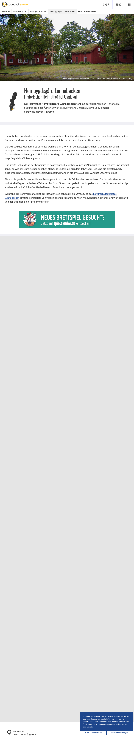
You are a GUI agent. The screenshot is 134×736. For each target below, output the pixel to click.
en (129, 4)
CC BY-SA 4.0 (125, 78)
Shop (106, 4)
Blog (118, 4)
